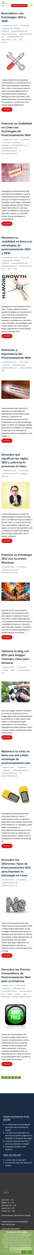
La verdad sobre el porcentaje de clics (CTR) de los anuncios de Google (17, 1127)
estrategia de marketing (11, 28)
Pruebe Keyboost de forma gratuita (14, 1222)
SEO (21, 39)
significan (4, 476)
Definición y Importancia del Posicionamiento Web (16, 353)
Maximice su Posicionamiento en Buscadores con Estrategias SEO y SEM (14, 13)
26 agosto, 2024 (8, 667)
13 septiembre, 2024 (10, 139)
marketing (5, 31)
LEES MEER (6, 109)
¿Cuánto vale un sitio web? (15, 1160)
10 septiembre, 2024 (10, 257)
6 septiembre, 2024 (9, 362)
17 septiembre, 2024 (10, 25)
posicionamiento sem (20, 31)
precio (9, 994)
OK (27, 1252)
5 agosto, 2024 (7, 985)
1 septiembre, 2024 (9, 471)
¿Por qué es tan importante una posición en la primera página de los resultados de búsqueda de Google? (19, 1135)
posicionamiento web (9, 148)
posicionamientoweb (9, 151)
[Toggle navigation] (31, 5)
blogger (5, 670)
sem (14, 39)
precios (17, 994)
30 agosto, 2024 (8, 567)
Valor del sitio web (12, 1155)
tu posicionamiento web (22, 997)
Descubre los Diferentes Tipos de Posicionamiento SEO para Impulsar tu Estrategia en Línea (16, 867)
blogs (13, 670)
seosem (4, 42)
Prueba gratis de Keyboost (19, 5)
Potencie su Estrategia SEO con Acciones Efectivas (16, 558)
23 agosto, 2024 (8, 767)
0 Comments (24, 25)
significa (24, 474)
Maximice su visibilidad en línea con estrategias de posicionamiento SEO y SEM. (16, 245)
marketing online (19, 365)
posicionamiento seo (9, 34)
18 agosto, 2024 (8, 880)
